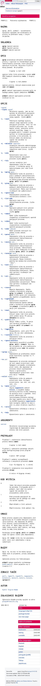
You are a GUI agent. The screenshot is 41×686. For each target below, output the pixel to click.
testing (21, 632)
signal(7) (19, 576)
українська (22, 663)
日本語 (21, 649)
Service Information (12, 8)
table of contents (25, 622)
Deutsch (21, 643)
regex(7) (11, 576)
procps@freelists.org (10, 601)
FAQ (26, 3)
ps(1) (4, 576)
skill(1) (15, 578)
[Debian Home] (2, 4)
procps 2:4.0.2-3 (32, 671)
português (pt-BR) (25, 655)
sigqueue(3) (19, 388)
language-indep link (25, 611)
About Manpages (17, 3)
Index (8, 3)
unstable (22, 635)
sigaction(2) (30, 401)
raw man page (24, 617)
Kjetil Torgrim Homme (10, 590)
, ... (11, 335)
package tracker (24, 614)
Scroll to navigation (9, 16)
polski (21, 652)
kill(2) (12, 390)
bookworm (9, 11)
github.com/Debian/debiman (24, 681)
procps (15, 11)
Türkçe (21, 660)
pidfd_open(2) (7, 564)
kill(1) (22, 578)
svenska (21, 657)
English (21, 646)
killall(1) (6, 578)
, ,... (9, 172)
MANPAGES (8, 0)
